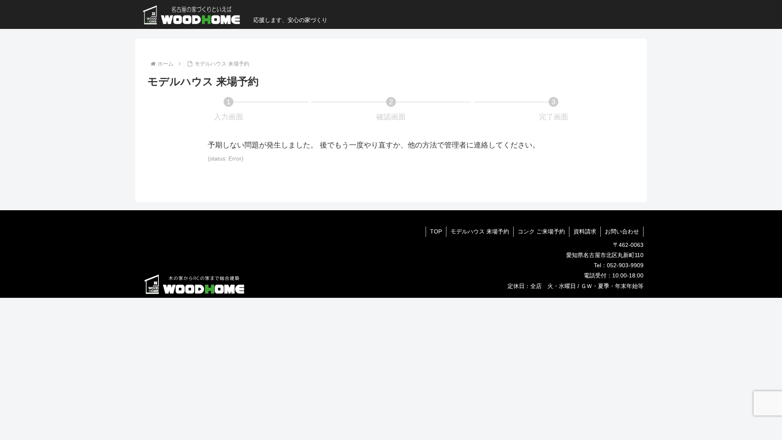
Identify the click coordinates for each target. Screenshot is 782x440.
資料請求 (584, 231)
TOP (436, 231)
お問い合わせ (622, 231)
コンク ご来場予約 (541, 231)
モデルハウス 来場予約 (479, 231)
